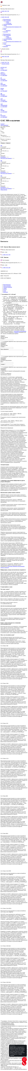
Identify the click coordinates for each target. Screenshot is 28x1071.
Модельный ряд (7, 19)
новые (7, 21)
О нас (4, 29)
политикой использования (20, 331)
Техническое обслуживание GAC (13, 26)
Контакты (5, 31)
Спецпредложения (7, 24)
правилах (16, 332)
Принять (2, 336)
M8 (1, 145)
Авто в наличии (7, 20)
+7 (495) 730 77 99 (5, 11)
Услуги (5, 28)
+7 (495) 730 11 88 (5, 17)
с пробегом (8, 23)
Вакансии (8, 30)
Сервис (5, 25)
